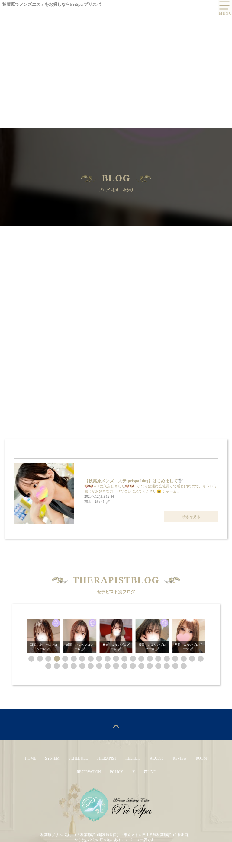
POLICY (116, 772)
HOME (30, 758)
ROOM (201, 758)
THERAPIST (106, 758)
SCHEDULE (78, 758)
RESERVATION (89, 772)
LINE (151, 772)
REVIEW (180, 758)
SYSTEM (52, 758)
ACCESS (157, 758)
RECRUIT (133, 758)
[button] (31, 659)
